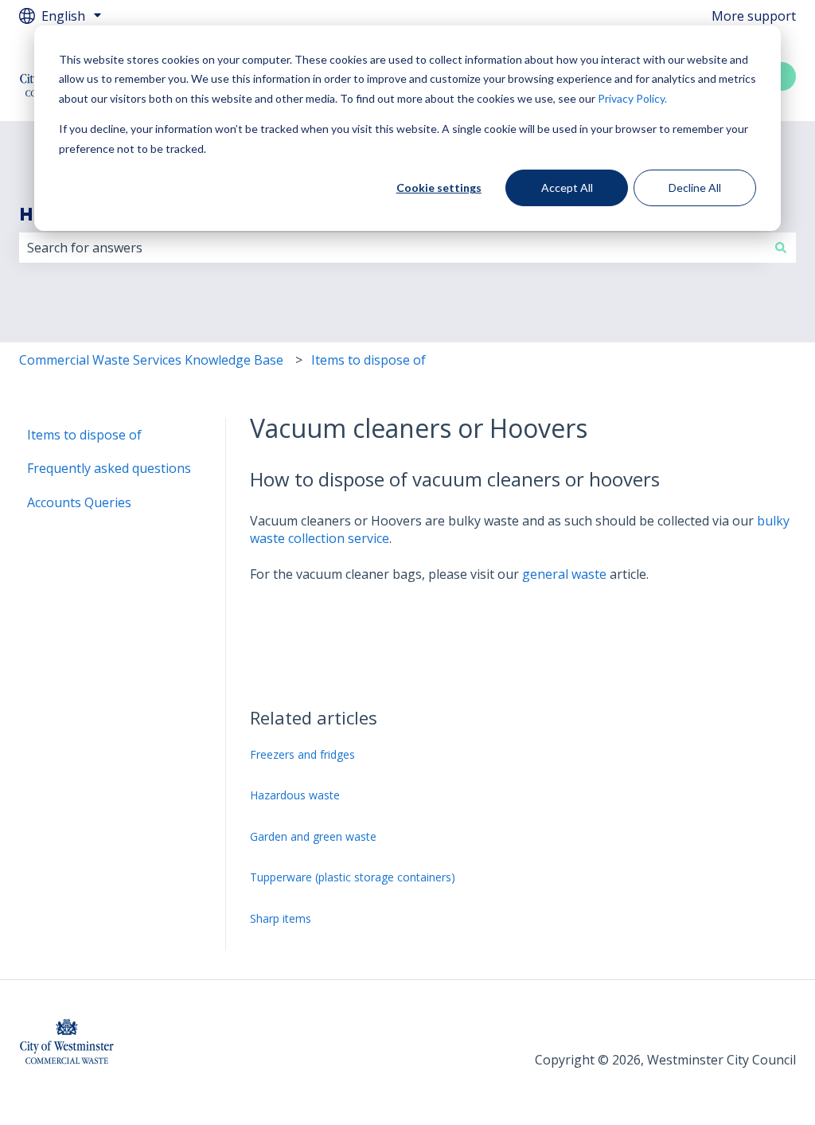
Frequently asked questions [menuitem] (109, 468)
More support (754, 16)
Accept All (567, 187)
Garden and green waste (313, 836)
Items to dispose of (368, 360)
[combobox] (392, 247)
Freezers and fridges (302, 754)
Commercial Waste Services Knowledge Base (151, 360)
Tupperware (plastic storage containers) (352, 877)
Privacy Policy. (632, 98)
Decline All (695, 187)
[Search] (781, 247)
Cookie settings (439, 187)
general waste (564, 574)
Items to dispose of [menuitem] (84, 434)
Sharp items (280, 918)
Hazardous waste (295, 795)
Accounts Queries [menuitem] (79, 502)
